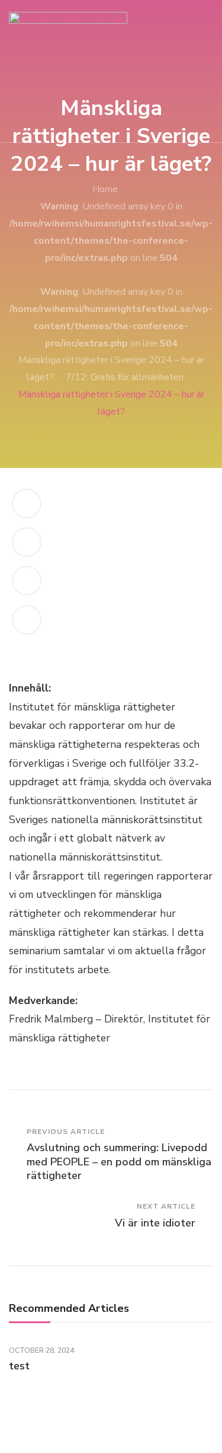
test (19, 1366)
